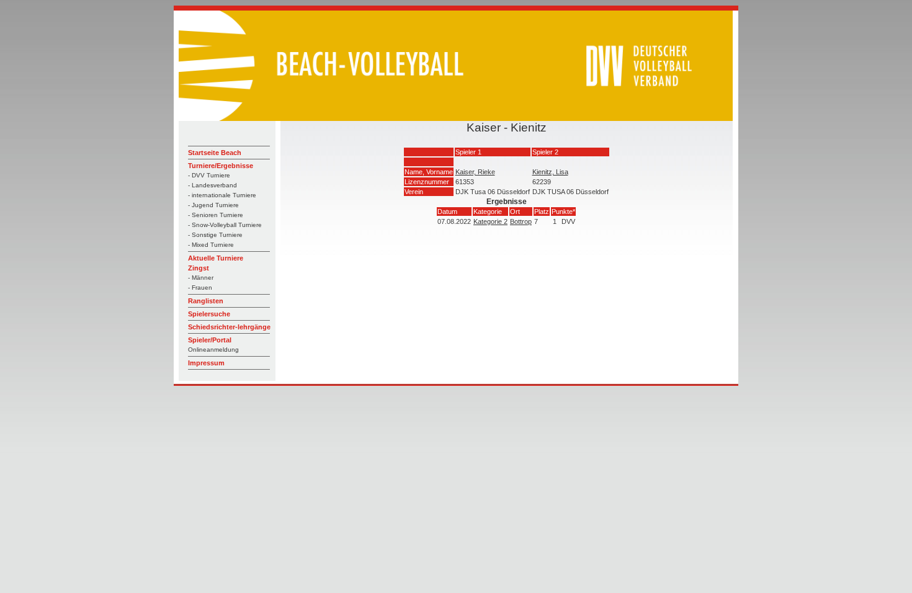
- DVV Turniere (209, 175)
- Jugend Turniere (213, 205)
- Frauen (200, 287)
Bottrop (521, 221)
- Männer (200, 277)
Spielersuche (209, 314)
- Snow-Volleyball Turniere (225, 224)
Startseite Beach (214, 152)
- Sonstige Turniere (215, 234)
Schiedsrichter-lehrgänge (229, 327)
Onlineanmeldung (213, 349)
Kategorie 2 (490, 221)
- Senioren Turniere (215, 215)
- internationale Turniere (222, 195)
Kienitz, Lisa (550, 172)
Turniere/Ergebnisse (220, 165)
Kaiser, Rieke (475, 172)
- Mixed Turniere (211, 244)
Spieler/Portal (209, 340)
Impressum (206, 363)
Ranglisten (205, 301)
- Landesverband (212, 185)
